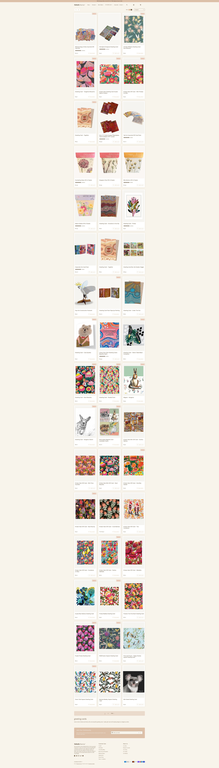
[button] (78, 50)
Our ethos (125, 745)
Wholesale (101, 747)
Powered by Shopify (91, 763)
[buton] (78, 761)
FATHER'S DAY (109, 4)
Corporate (116, 4)
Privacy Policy (101, 757)
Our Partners (125, 753)
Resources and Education (103, 751)
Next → (112, 713)
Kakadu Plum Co (79, 763)
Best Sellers (101, 4)
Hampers (94, 4)
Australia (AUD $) (78, 761)
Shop (89, 4)
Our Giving (125, 749)
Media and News (102, 753)
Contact (121, 4)
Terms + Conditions (102, 759)
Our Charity (125, 751)
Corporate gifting (102, 749)
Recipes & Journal (126, 747)
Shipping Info (101, 755)
